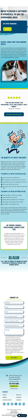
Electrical (18, 395)
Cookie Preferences (14, 412)
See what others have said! (14, 114)
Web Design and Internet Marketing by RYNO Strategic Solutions (14, 415)
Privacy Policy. (14, 411)
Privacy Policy (20, 352)
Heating (5, 397)
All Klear (11, 48)
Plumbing (18, 397)
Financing (7, 29)
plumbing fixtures (8, 57)
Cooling (4, 395)
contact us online (15, 261)
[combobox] (14, 316)
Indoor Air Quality (7, 400)
